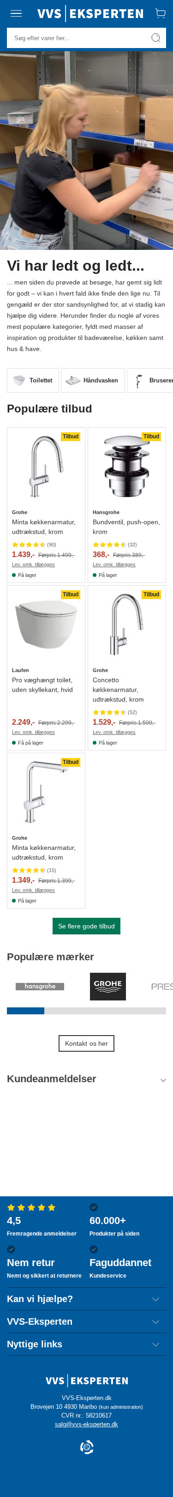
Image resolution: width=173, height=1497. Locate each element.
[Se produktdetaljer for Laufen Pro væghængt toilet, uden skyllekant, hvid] (46, 624)
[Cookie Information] (87, 1447)
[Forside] (90, 13)
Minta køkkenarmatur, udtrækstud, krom (44, 526)
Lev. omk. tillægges (33, 564)
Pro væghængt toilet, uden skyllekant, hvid (42, 684)
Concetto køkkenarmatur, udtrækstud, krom (118, 689)
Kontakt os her (86, 1043)
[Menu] (16, 13)
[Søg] (156, 38)
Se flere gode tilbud (86, 926)
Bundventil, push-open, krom (126, 526)
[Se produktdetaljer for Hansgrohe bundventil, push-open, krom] (127, 466)
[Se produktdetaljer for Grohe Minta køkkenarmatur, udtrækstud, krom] (46, 466)
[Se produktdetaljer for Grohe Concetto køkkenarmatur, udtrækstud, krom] (127, 624)
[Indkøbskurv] (160, 13)
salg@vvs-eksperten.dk (86, 1424)
